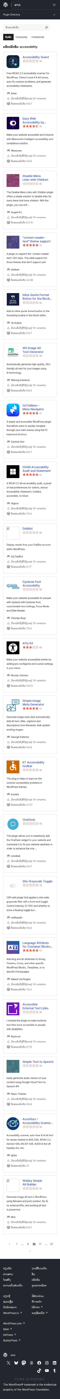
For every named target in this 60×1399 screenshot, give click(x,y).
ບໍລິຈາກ (37, 1307)
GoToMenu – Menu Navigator (33, 407)
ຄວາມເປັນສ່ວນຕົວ (12, 1285)
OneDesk (29, 819)
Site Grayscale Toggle (37, 881)
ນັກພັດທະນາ (10, 1307)
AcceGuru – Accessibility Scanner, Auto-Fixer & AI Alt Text (37, 1121)
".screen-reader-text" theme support (37, 239)
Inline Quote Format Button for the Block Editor (36, 297)
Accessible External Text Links (35, 1006)
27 (51, 1244)
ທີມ (33, 1274)
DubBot (28, 528)
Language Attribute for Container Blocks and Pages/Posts (36, 945)
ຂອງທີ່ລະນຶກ (40, 1313)
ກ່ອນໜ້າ (9, 1244)
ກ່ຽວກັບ (7, 1268)
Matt (7, 1329)
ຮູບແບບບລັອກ (39, 1285)
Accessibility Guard (36, 57)
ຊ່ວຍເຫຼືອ (8, 1301)
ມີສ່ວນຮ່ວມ (38, 1296)
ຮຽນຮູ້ (6, 1296)
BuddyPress (12, 1340)
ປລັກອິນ (36, 1279)
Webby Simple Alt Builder (32, 1182)
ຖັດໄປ (30, 1251)
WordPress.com (14, 1323)
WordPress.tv (12, 1313)
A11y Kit (28, 643)
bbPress (9, 1334)
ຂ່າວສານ (8, 1274)
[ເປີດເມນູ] (55, 5)
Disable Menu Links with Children (35, 177)
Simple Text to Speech (38, 1061)
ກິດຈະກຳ (37, 1301)
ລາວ (13, 1355)
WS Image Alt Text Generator (33, 349)
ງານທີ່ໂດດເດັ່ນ (39, 1268)
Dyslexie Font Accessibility (32, 583)
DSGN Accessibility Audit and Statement (37, 468)
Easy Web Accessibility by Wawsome (33, 120)
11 (40, 1244)
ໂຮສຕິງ (7, 1279)
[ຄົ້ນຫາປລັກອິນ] (46, 27)
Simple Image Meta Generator (33, 702)
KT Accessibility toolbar (33, 764)
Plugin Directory (11, 14)
